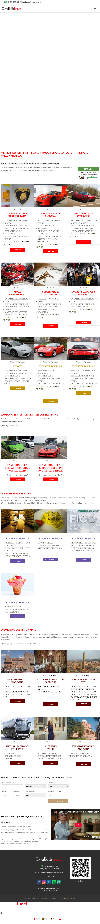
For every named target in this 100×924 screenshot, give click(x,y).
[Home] (11, 9)
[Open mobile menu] (96, 8)
